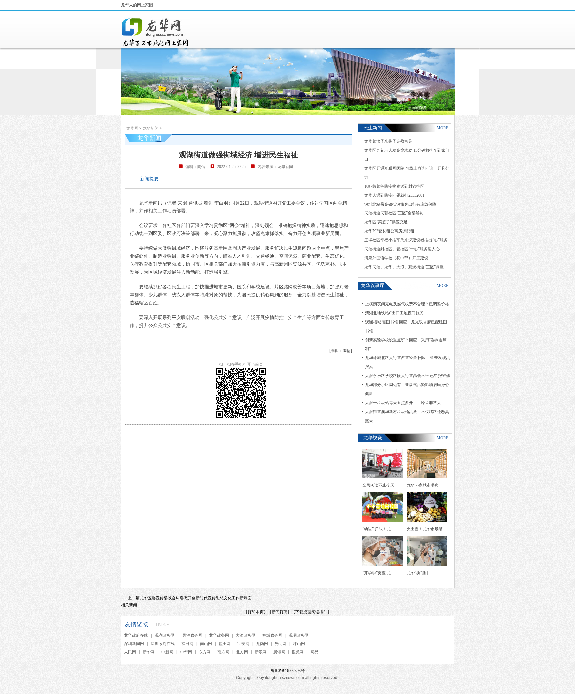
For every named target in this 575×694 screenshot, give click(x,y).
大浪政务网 (246, 635)
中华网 (186, 652)
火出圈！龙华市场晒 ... (427, 529)
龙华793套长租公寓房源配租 (389, 231)
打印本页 (256, 612)
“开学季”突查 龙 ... (378, 573)
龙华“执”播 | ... (419, 573)
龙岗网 (262, 643)
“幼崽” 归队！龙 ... (378, 529)
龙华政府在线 (136, 635)
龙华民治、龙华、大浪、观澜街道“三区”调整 (404, 267)
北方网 (242, 652)
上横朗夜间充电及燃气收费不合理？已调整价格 (407, 304)
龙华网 (132, 128)
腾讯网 (279, 652)
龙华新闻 (151, 128)
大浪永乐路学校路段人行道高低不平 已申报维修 (407, 375)
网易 (314, 652)
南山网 (206, 643)
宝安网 (243, 643)
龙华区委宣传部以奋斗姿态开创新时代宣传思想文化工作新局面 (196, 598)
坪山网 (299, 643)
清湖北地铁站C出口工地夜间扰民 (394, 313)
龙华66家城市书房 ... (425, 485)
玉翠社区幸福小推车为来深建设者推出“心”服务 (406, 240)
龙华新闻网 (155, 32)
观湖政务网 (165, 635)
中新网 (167, 652)
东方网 (205, 652)
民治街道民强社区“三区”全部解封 (394, 213)
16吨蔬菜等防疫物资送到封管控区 (394, 186)
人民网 (130, 652)
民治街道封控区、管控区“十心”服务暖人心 (402, 249)
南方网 (223, 652)
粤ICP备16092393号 (288, 670)
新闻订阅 (280, 612)
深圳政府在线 (163, 643)
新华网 (149, 652)
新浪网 (261, 652)
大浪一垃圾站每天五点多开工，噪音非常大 (403, 402)
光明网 (281, 643)
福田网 (187, 643)
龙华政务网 (219, 635)
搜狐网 (298, 652)
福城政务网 (272, 635)
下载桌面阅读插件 (311, 612)
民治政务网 (192, 635)
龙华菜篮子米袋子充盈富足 (388, 141)
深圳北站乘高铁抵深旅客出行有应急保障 (400, 204)
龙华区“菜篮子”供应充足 (386, 222)
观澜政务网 (299, 635)
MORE (442, 128)
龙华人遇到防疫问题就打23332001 (394, 195)
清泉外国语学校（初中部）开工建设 (396, 258)
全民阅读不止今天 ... (380, 485)
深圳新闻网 (134, 643)
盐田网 (225, 643)
